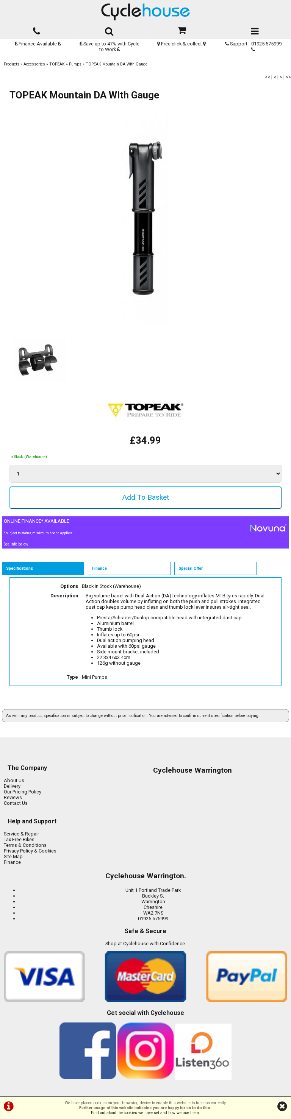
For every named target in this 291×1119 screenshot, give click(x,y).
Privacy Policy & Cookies (30, 851)
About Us (14, 780)
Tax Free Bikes (19, 839)
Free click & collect (181, 44)
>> (288, 77)
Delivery (12, 786)
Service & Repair (21, 834)
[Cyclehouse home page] (145, 12)
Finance (12, 862)
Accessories (34, 64)
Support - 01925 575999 (255, 44)
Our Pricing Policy (22, 792)
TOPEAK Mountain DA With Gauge (116, 64)
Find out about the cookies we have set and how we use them (145, 1112)
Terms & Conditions (25, 845)
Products (11, 64)
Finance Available (37, 44)
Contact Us (16, 803)
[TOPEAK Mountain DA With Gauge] (145, 218)
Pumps (75, 64)
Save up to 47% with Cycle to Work (110, 46)
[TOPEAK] (145, 432)
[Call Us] (36, 30)
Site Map (13, 856)
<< (267, 77)
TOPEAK (57, 64)
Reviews (13, 797)
